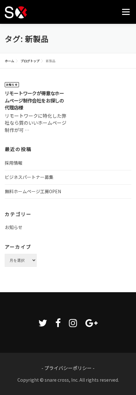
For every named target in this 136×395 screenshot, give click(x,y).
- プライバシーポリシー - (68, 368)
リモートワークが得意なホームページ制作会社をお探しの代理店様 (34, 100)
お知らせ (12, 84)
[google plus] (91, 322)
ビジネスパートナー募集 (29, 177)
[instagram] (73, 322)
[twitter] (42, 322)
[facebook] (58, 322)
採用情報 (13, 163)
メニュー (125, 12)
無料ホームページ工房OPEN (33, 191)
